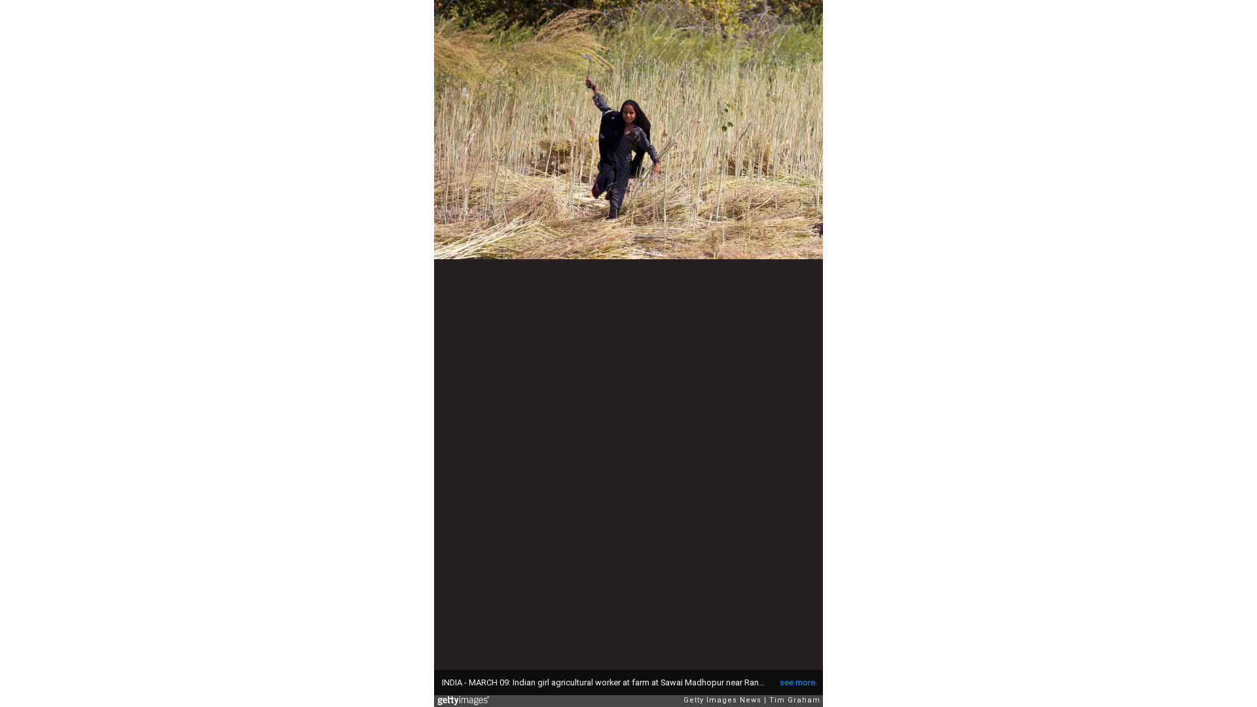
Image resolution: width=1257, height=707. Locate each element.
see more (797, 682)
